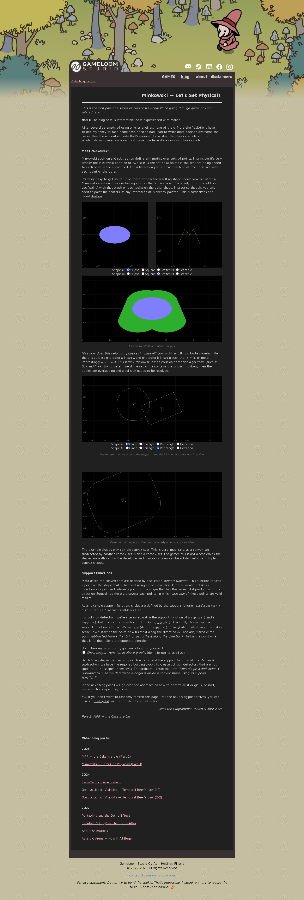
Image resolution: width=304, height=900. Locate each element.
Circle (133, 444)
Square (150, 270)
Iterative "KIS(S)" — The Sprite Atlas (109, 823)
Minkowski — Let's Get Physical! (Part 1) (112, 764)
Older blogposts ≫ (83, 81)
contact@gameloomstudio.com (152, 875)
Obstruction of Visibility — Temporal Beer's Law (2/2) (122, 797)
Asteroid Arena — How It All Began (107, 838)
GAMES (168, 76)
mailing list (101, 701)
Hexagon (186, 444)
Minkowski (89, 158)
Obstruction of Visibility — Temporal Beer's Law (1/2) (122, 789)
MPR (98, 366)
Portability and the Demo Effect (106, 815)
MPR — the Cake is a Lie (111, 716)
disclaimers (221, 76)
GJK (84, 366)
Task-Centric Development (101, 782)
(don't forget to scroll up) (136, 652)
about (201, 76)
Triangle (148, 444)
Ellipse (135, 270)
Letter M (167, 270)
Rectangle (167, 444)
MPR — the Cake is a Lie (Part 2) (106, 756)
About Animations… (96, 830)
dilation (96, 196)
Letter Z (185, 270)
